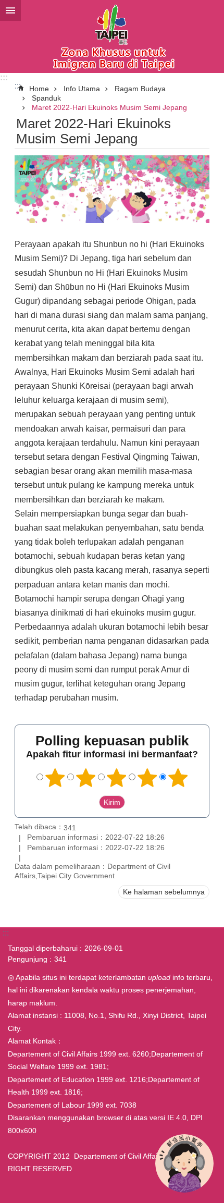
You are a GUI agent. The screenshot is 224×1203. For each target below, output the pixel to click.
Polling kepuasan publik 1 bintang (55, 778)
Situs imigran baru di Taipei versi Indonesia (112, 36)
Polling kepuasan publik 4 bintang (147, 778)
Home (39, 88)
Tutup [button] (10, 10)
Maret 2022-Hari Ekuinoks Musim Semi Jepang (109, 107)
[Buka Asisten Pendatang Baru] (184, 1163)
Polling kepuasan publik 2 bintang (86, 778)
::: (4, 77)
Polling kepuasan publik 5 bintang (178, 778)
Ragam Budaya (140, 88)
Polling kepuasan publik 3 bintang (117, 778)
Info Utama (82, 88)
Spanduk (46, 98)
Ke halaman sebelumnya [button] (164, 892)
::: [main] (18, 85)
